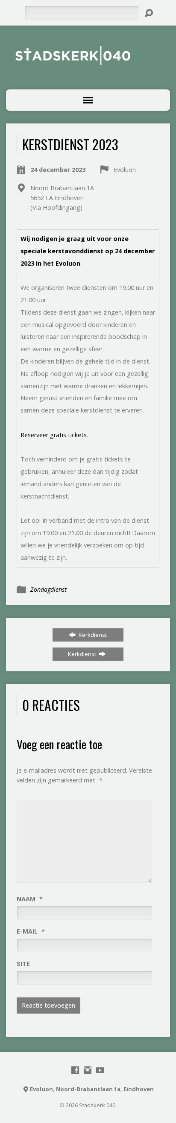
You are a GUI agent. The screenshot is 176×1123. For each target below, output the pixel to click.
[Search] (148, 13)
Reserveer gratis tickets (54, 435)
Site (23, 964)
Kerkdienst (92, 635)
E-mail (31, 931)
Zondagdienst (48, 589)
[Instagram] (87, 1070)
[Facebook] (75, 1070)
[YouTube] (100, 1070)
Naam (30, 899)
